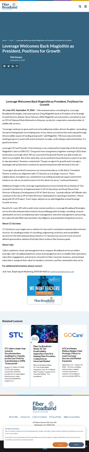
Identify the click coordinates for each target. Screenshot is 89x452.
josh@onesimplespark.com (62, 271)
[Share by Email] (17, 66)
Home (4, 40)
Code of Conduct (39, 417)
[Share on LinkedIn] (13, 66)
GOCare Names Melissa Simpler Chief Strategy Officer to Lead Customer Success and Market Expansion (72, 354)
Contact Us (25, 417)
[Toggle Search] (80, 6)
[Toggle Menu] (85, 6)
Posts (11, 40)
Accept (60, 445)
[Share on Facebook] (4, 66)
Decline (76, 445)
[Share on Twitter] (8, 66)
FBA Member (16, 57)
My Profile (13, 417)
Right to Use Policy (72, 417)
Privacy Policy (55, 417)
